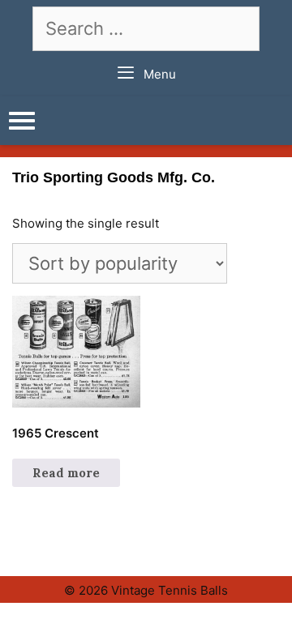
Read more (66, 472)
